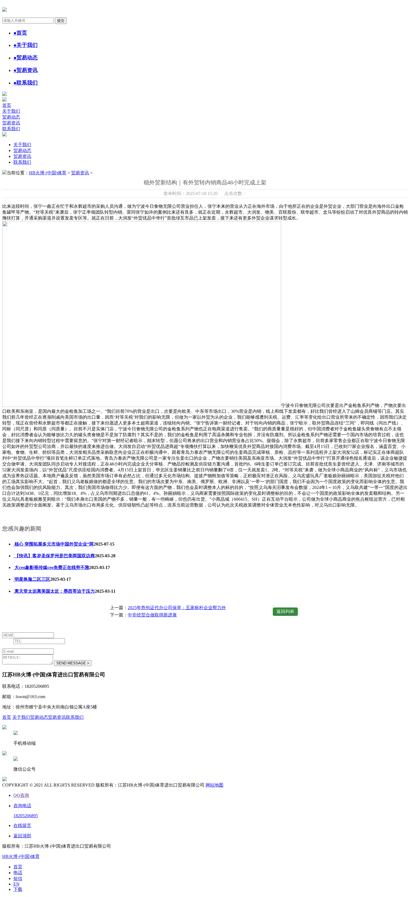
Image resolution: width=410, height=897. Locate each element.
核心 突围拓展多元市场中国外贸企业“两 (53, 544)
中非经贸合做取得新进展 (152, 615)
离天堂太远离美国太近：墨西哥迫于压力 (54, 591)
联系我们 (11, 128)
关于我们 (11, 111)
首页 (6, 105)
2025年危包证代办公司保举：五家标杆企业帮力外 (177, 607)
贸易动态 (11, 117)
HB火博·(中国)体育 (47, 172)
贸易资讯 (11, 122)
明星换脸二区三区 (31, 579)
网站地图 (214, 785)
